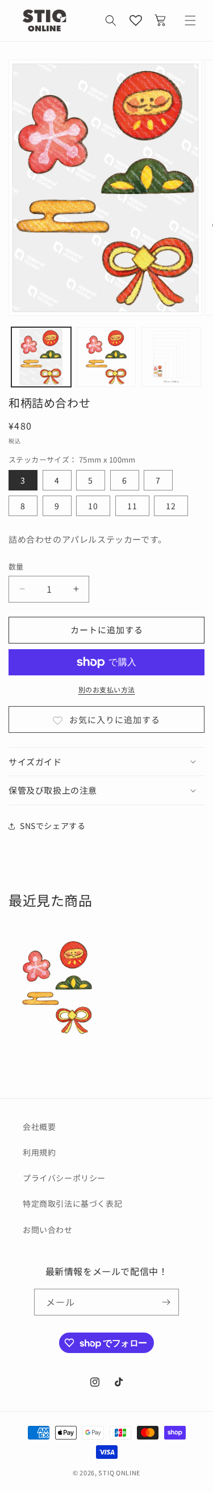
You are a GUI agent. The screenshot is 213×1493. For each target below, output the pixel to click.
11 (132, 506)
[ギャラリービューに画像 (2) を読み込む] (106, 357)
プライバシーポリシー (64, 1177)
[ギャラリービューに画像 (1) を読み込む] (41, 357)
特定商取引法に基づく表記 (72, 1203)
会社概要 (39, 1126)
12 (171, 506)
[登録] (165, 1302)
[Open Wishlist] (135, 20)
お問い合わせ (48, 1229)
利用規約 (39, 1152)
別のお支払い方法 (106, 689)
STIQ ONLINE (119, 1472)
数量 (16, 566)
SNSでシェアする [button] (52, 825)
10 (93, 506)
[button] (110, 20)
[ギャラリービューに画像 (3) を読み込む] (171, 357)
